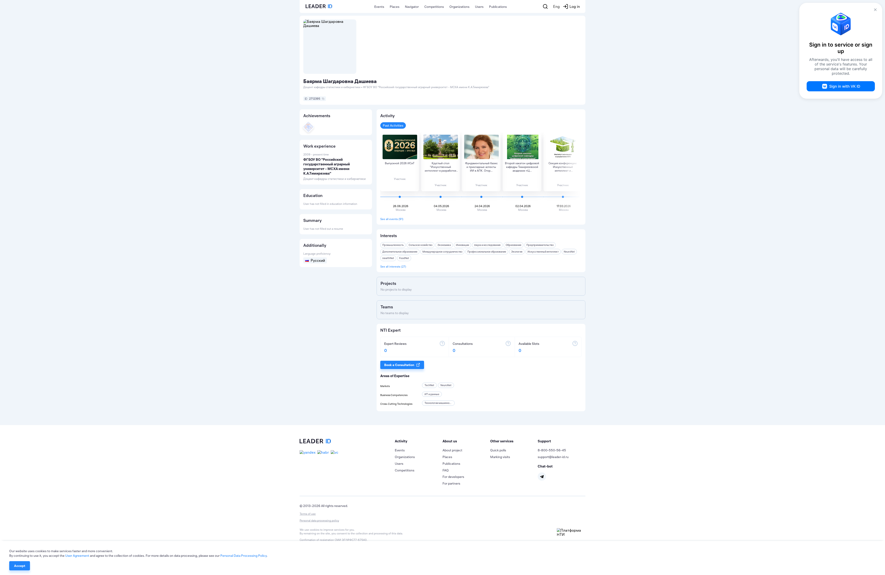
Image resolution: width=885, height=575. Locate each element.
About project (452, 450)
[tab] (418, 441)
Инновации (462, 245)
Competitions (434, 7)
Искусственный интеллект (543, 251)
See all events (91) (391, 219)
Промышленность (393, 245)
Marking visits (500, 457)
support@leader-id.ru (553, 457)
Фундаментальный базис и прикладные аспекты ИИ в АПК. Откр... (481, 166)
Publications (498, 7)
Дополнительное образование (399, 251)
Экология (516, 251)
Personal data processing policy (319, 520)
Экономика (444, 245)
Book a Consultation (399, 365)
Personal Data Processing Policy (243, 556)
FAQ (445, 470)
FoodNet (404, 258)
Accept (19, 566)
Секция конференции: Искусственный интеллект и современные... (563, 167)
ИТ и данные (432, 394)
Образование (513, 245)
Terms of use (308, 513)
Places (394, 7)
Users (479, 7)
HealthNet (388, 258)
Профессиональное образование (486, 251)
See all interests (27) (393, 266)
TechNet (429, 385)
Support (544, 441)
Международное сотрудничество (442, 251)
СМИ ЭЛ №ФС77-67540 (351, 540)
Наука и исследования (487, 245)
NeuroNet (569, 251)
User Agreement (77, 556)
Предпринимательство (540, 245)
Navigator (412, 7)
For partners (451, 483)
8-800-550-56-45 (552, 450)
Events (379, 7)
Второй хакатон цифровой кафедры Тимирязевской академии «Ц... (522, 166)
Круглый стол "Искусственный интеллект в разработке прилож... (440, 167)
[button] (418, 441)
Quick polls (498, 450)
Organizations (459, 7)
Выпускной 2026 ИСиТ (399, 163)
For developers (453, 477)
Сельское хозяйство (420, 245)
